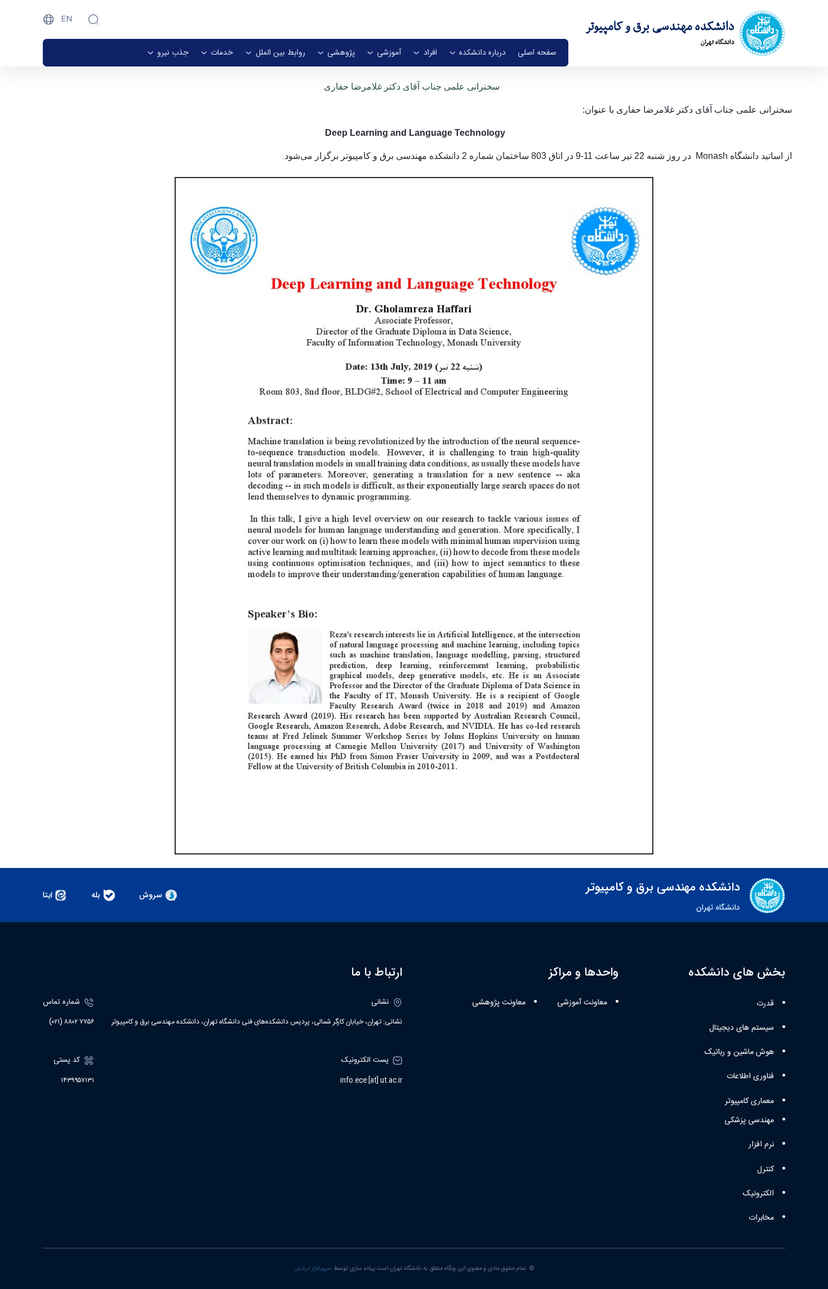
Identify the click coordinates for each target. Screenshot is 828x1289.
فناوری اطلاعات (750, 1076)
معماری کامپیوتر (749, 1101)
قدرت (765, 1004)
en (66, 19)
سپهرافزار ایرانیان (312, 1268)
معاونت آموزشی (582, 1002)
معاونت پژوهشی (499, 1002)
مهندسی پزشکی (749, 1120)
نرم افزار (761, 1144)
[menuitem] (537, 53)
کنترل (765, 1169)
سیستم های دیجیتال (741, 1028)
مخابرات (761, 1218)
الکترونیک (758, 1194)
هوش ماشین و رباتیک (739, 1052)
